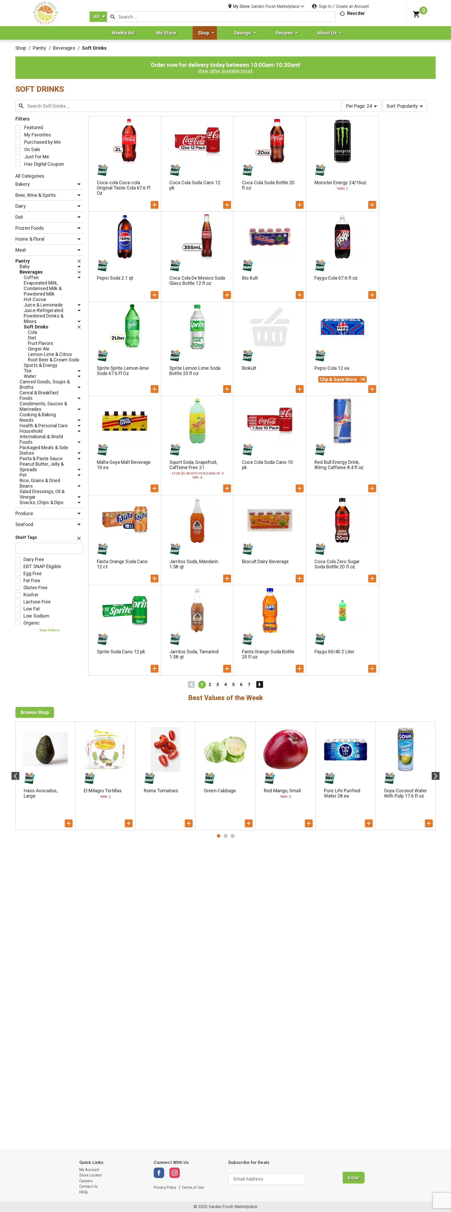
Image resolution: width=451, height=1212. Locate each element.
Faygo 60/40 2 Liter (334, 651)
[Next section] (436, 776)
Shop (20, 48)
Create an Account (352, 6)
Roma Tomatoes (161, 790)
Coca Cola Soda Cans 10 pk (267, 464)
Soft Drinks (94, 48)
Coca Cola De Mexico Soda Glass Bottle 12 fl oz (197, 280)
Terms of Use (192, 1187)
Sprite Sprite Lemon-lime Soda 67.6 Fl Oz (123, 370)
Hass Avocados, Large (40, 793)
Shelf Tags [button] (26, 537)
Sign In (325, 6)
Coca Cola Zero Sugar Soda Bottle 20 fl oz (337, 564)
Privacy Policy (165, 1187)
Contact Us (88, 1186)
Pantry (39, 48)
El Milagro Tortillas (103, 790)
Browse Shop (35, 712)
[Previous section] (15, 776)
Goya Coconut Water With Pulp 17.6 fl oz (405, 793)
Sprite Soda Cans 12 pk (121, 651)
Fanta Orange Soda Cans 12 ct (122, 564)
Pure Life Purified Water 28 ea (342, 793)
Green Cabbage (220, 790)
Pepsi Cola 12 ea (331, 368)
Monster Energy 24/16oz (340, 182)
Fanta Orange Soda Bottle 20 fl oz (268, 654)
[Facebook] (159, 1173)
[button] (277, 6)
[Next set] (259, 685)
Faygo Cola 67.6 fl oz (336, 278)
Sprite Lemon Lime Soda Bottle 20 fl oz (194, 370)
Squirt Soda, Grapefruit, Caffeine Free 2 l (193, 464)
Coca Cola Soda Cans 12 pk (194, 185)
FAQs (83, 1192)
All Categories (29, 176)
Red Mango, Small (282, 790)
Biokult (249, 368)
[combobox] (98, 16)
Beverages (64, 48)
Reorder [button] (356, 13)
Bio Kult (250, 278)
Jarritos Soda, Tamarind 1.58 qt (193, 654)
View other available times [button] (225, 71)
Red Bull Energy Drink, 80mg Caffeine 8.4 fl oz (339, 464)
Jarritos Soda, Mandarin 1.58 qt (193, 564)
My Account (89, 1170)
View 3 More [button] (49, 630)
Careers (86, 1181)
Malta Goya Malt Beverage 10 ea (124, 464)
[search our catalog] (112, 16)
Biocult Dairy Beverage (265, 561)
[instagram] (174, 1173)
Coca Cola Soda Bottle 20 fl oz (268, 185)
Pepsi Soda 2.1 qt (115, 278)
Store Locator (90, 1175)
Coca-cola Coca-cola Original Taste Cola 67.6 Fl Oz (123, 188)
